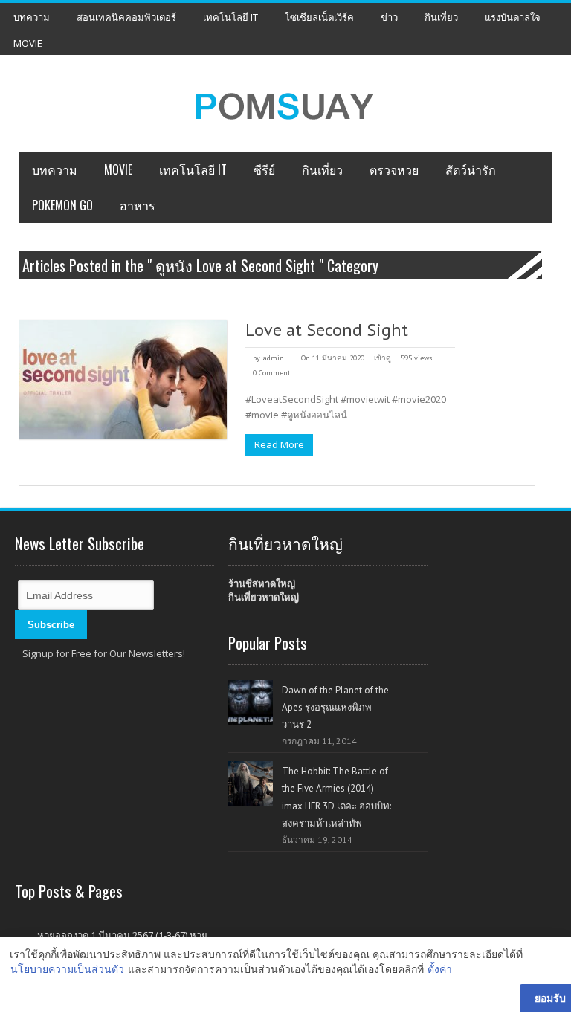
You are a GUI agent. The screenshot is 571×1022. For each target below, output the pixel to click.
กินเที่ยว (441, 17)
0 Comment (272, 373)
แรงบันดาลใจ (513, 17)
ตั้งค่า (440, 969)
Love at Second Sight (326, 329)
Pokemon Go (62, 205)
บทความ (31, 17)
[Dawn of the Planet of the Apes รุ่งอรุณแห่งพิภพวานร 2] (250, 702)
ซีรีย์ (264, 169)
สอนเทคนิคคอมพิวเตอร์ (126, 17)
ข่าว (389, 17)
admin (273, 358)
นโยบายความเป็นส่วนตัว (67, 969)
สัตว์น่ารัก (470, 169)
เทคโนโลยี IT (230, 17)
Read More (279, 444)
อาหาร (137, 205)
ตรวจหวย (394, 169)
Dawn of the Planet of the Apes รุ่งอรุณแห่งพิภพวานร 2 (335, 707)
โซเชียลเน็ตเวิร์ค (319, 17)
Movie (27, 43)
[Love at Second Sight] (123, 379)
